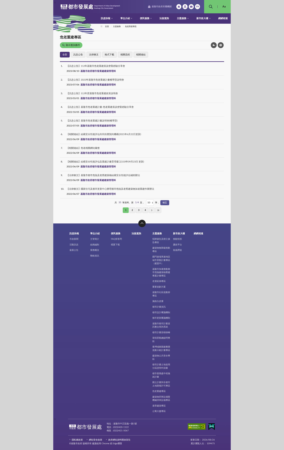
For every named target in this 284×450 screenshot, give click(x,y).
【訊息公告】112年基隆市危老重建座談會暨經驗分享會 (96, 66)
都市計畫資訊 (159, 307)
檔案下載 (115, 245)
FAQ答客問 (116, 239)
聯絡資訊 (94, 256)
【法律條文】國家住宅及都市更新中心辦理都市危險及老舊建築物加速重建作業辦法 (110, 189)
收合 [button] (142, 223)
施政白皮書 (157, 301)
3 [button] (138, 210)
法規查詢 (164, 18)
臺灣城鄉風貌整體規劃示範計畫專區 (161, 348)
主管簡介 (94, 239)
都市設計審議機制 (161, 312)
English (197, 6)
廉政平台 (177, 245)
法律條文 (94, 54)
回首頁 (178, 6)
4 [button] (145, 210)
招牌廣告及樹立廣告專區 (161, 241)
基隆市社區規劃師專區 (161, 294)
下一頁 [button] (152, 210)
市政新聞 (74, 239)
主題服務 (181, 18)
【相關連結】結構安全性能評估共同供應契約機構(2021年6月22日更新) (104, 134)
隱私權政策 (77, 440)
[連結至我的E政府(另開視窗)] (211, 427)
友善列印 (221, 45)
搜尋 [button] (210, 6)
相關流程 (125, 54)
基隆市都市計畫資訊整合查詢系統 (161, 325)
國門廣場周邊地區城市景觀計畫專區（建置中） (161, 260)
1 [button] (125, 210)
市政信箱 (191, 6)
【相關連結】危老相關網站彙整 (83, 148)
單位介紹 (125, 18)
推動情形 (177, 239)
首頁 (107, 27)
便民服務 (144, 18)
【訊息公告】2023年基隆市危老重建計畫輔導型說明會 (95, 80)
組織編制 (94, 245)
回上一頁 (214, 45)
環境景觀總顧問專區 (161, 339)
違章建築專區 (159, 406)
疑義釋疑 (177, 250)
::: (55, 2)
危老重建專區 (131, 27)
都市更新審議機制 (161, 318)
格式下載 (109, 54)
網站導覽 (185, 6)
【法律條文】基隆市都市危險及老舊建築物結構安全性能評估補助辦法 (103, 175)
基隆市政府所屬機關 (162, 6)
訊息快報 (105, 18)
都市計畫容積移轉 (161, 332)
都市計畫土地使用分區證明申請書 (161, 366)
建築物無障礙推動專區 (161, 249)
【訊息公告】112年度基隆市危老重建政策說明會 (92, 93)
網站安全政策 (95, 440)
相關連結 (141, 54)
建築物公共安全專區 (161, 357)
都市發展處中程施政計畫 (161, 375)
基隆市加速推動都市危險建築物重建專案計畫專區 (161, 272)
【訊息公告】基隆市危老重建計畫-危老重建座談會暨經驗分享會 (100, 107)
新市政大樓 (202, 18)
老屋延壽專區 (159, 281)
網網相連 (223, 18)
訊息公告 (78, 54)
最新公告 (74, 250)
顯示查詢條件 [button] (73, 45)
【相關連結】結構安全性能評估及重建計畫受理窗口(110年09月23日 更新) (105, 162)
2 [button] (132, 210)
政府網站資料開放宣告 (119, 440)
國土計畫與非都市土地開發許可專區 (161, 384)
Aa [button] (224, 6)
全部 (64, 54)
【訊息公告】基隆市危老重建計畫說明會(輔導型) (92, 120)
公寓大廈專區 (159, 411)
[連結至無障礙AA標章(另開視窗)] (196, 427)
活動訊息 (74, 245)
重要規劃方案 (159, 287)
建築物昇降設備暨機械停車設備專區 (161, 398)
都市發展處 (90, 6)
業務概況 (94, 250)
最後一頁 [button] (158, 210)
